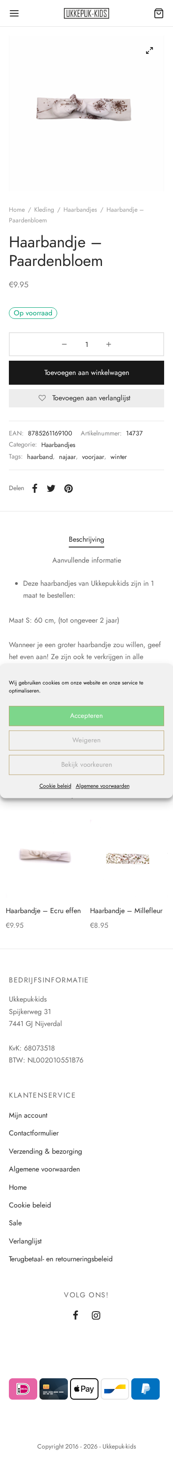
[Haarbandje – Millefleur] (129, 859)
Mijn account (28, 1115)
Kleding (44, 209)
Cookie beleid (55, 786)
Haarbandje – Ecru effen (43, 911)
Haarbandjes (80, 209)
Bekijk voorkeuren (86, 764)
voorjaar (93, 456)
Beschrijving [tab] (86, 539)
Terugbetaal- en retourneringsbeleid (61, 1259)
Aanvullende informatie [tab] (86, 560)
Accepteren (86, 715)
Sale (15, 1223)
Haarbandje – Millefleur (126, 911)
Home (17, 209)
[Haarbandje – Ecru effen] (44, 859)
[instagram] (96, 1316)
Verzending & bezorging (45, 1151)
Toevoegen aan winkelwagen (86, 372)
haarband (40, 456)
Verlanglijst (25, 1241)
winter (118, 456)
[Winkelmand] (158, 13)
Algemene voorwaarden (103, 786)
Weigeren (86, 740)
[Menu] (14, 13)
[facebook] (75, 1316)
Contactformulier (34, 1133)
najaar (67, 456)
